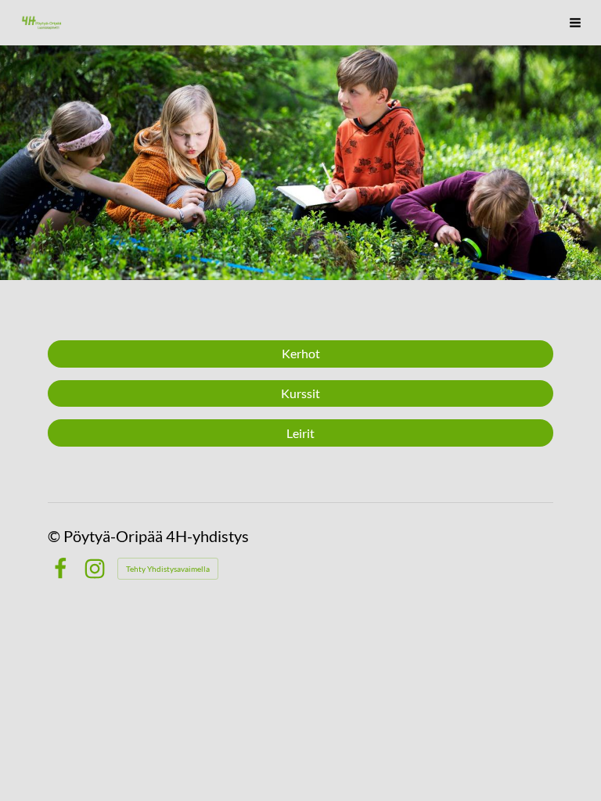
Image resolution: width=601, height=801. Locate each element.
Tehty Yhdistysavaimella (168, 568)
